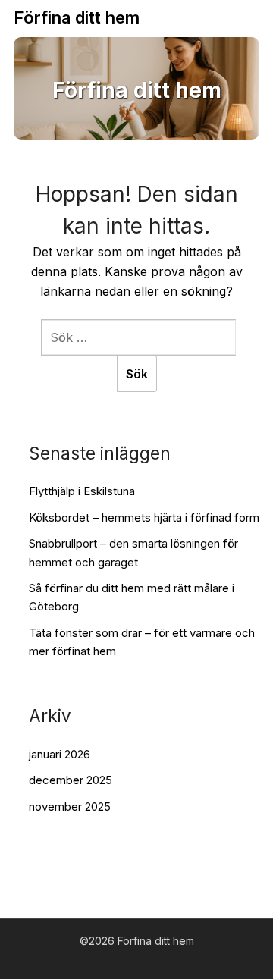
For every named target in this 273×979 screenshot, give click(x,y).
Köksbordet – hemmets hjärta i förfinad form (144, 517)
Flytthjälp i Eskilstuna (82, 491)
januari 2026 (59, 754)
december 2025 (70, 780)
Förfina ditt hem (77, 17)
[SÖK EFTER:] (138, 337)
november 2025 (70, 806)
